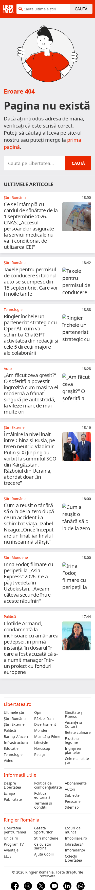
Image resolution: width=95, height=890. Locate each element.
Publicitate (13, 799)
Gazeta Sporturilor (43, 830)
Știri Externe (14, 724)
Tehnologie (13, 755)
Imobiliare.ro (76, 838)
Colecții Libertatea (73, 858)
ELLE (7, 856)
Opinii (39, 712)
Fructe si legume (72, 741)
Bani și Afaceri (16, 737)
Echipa (9, 793)
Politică (10, 730)
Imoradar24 (75, 850)
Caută (81, 9)
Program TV (14, 844)
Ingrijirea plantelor (73, 750)
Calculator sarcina (42, 846)
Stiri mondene (46, 838)
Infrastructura (16, 743)
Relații (39, 755)
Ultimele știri (15, 712)
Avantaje (11, 850)
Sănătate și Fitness (74, 714)
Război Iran (44, 719)
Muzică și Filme (47, 737)
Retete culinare (78, 733)
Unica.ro (11, 838)
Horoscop (42, 748)
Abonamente (76, 783)
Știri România (15, 719)
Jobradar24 (74, 844)
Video (8, 761)
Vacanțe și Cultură (73, 724)
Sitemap (72, 807)
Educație (11, 748)
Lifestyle (41, 743)
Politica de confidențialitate (47, 785)
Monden (41, 730)
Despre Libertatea (12, 785)
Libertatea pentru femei (15, 830)
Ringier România (21, 820)
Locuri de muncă (73, 830)
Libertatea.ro (17, 704)
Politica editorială (42, 795)
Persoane (73, 801)
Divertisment (45, 724)
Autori (70, 789)
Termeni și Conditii (43, 805)
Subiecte (72, 795)
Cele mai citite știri (77, 761)
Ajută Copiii (44, 854)
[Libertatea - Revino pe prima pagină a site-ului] (8, 8)
